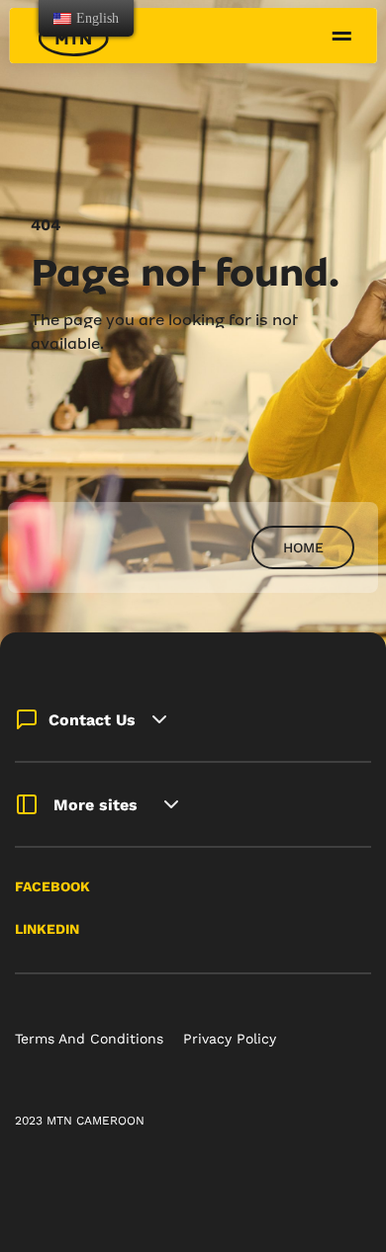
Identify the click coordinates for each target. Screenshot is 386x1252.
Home (303, 547)
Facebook (52, 886)
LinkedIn (47, 929)
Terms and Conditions (89, 1038)
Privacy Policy (229, 1038)
